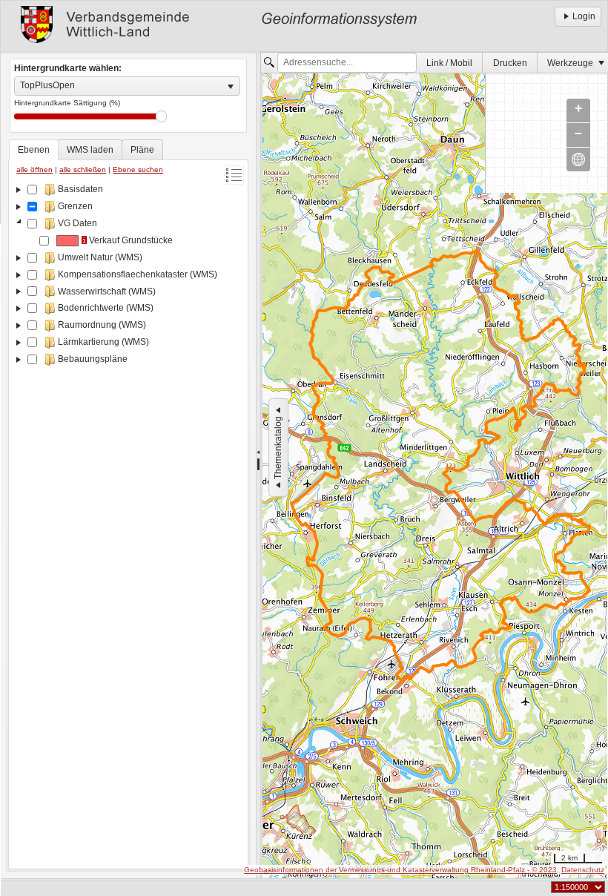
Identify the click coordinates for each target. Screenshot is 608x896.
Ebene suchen (138, 169)
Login (583, 16)
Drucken (510, 63)
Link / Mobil (449, 63)
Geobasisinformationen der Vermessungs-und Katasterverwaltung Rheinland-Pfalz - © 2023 (400, 870)
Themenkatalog (278, 447)
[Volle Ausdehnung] (578, 159)
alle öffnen (34, 169)
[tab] (34, 149)
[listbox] (127, 86)
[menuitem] (450, 63)
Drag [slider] (161, 116)
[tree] (128, 523)
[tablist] (128, 504)
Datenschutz (582, 870)
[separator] (258, 465)
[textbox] (347, 63)
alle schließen (82, 169)
